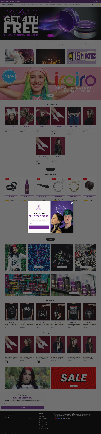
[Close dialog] (72, 203)
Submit (39, 227)
